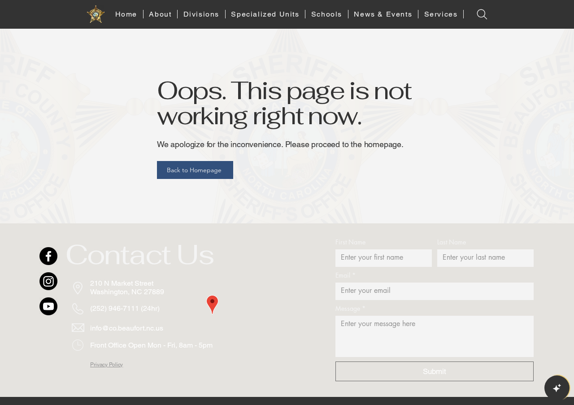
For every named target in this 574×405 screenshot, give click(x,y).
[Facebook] (48, 256)
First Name (350, 242)
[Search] (482, 14)
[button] (161, 14)
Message (350, 308)
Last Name (451, 242)
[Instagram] (48, 281)
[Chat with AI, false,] (557, 388)
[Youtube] (48, 306)
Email (345, 275)
